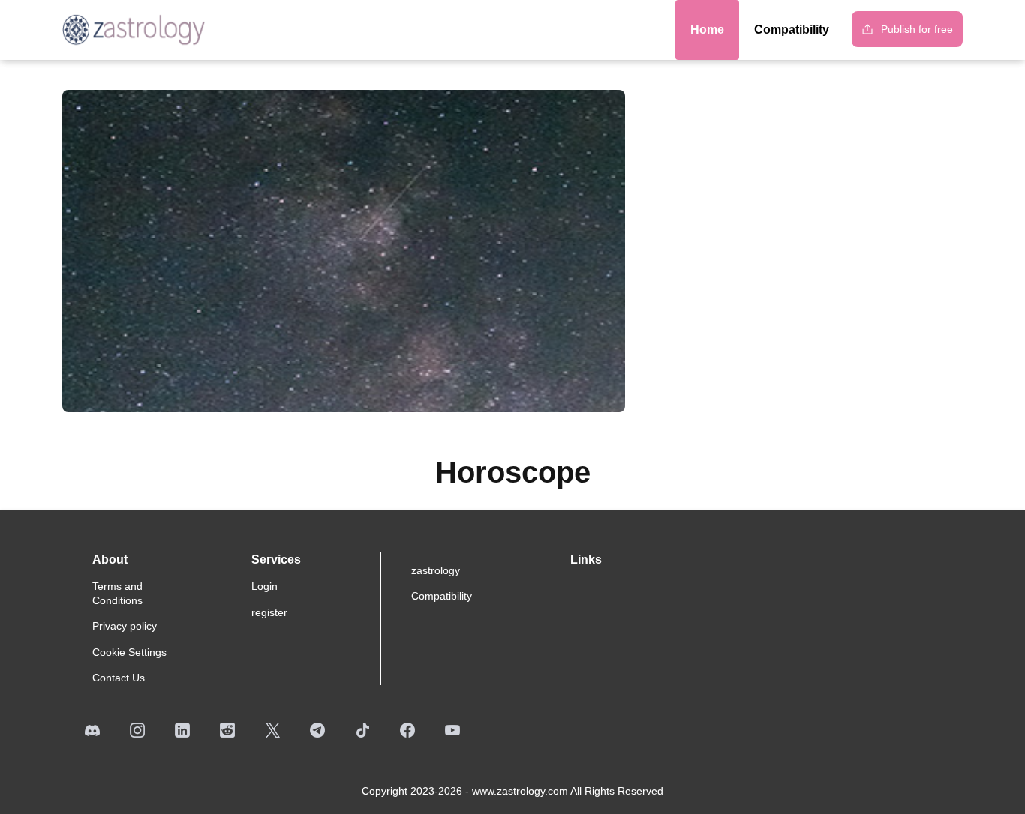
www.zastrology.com (520, 791)
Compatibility (441, 596)
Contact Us (118, 678)
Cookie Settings (129, 652)
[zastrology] (133, 29)
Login (264, 586)
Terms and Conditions (117, 593)
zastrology (435, 570)
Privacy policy (124, 626)
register (269, 612)
